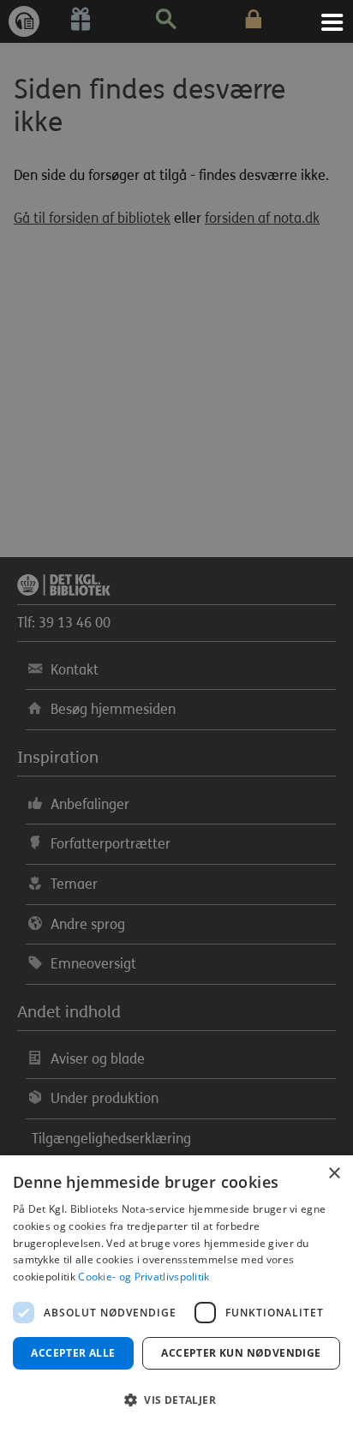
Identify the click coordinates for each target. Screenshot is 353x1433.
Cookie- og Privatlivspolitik (143, 1276)
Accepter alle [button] (73, 1353)
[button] (176, 1400)
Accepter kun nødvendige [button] (240, 1353)
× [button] (333, 1173)
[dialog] (176, 1294)
